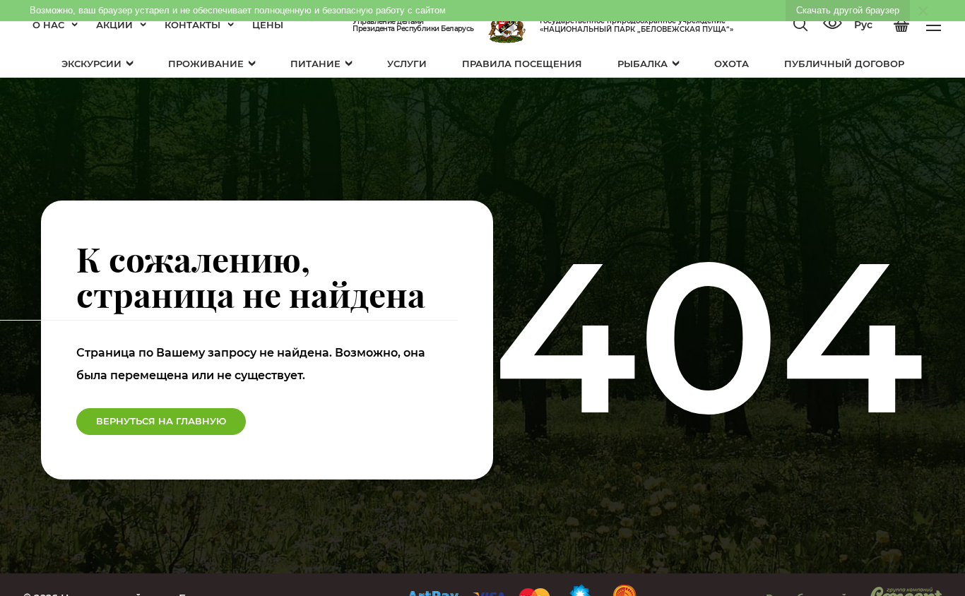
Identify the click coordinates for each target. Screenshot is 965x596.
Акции (114, 24)
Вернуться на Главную (161, 421)
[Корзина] (901, 25)
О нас (48, 24)
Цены (267, 24)
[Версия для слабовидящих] (832, 24)
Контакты (192, 24)
